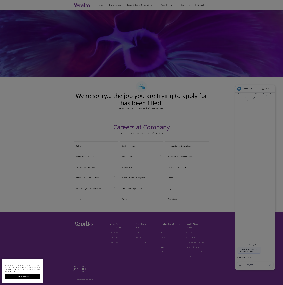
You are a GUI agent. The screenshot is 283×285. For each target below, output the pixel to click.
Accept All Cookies (22, 276)
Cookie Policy (19, 267)
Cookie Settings (12, 270)
